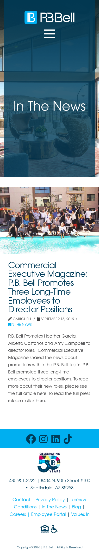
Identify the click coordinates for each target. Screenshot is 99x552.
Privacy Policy (50, 500)
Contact (21, 500)
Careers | (20, 515)
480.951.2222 (22, 481)
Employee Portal (48, 515)
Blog (76, 507)
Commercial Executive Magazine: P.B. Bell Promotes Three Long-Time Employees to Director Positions (48, 288)
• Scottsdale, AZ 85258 (49, 488)
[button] (49, 34)
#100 (85, 481)
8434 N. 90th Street (60, 481)
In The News (21, 325)
